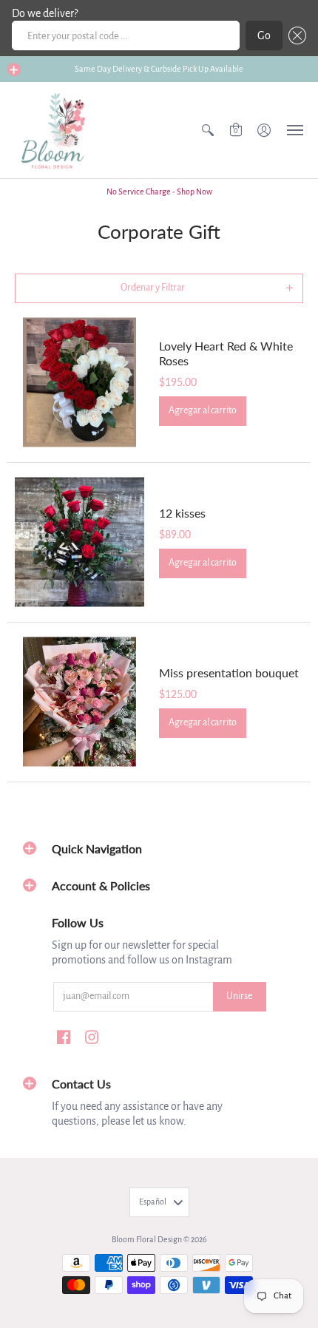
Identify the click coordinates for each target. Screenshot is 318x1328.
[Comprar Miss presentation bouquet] (79, 702)
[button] (294, 35)
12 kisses (182, 513)
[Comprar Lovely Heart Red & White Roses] (79, 382)
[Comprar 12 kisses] (79, 542)
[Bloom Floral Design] (55, 130)
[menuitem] (208, 130)
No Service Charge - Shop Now (159, 191)
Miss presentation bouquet (229, 672)
